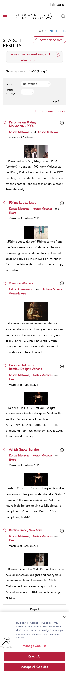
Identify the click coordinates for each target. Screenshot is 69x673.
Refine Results (55, 31)
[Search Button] (63, 16)
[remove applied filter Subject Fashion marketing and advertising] (58, 54)
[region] (34, 642)
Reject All (34, 656)
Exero (12, 212)
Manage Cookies (34, 646)
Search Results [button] (12, 43)
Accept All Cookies (34, 667)
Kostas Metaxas (19, 132)
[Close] (64, 617)
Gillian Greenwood (21, 289)
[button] (5, 122)
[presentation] (36, 151)
